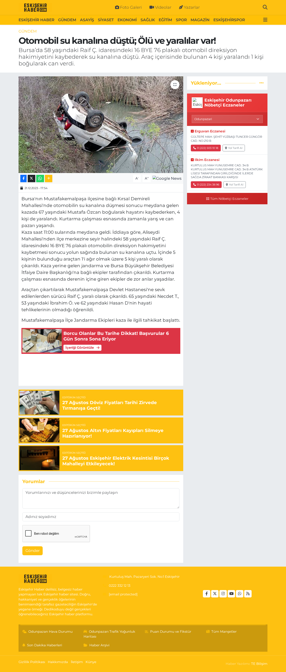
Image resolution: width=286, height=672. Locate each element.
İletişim (77, 662)
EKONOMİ (127, 20)
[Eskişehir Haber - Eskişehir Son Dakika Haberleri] (35, 7)
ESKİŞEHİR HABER (36, 20)
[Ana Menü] (265, 20)
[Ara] (265, 7)
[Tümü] (261, 83)
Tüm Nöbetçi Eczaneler (229, 199)
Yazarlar (192, 7)
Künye (91, 662)
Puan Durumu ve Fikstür (170, 632)
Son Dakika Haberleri (44, 645)
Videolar (163, 7)
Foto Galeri (131, 7)
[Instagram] (223, 593)
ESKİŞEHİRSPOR (229, 20)
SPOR (181, 20)
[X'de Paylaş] (31, 178)
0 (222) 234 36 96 (208, 184)
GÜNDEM (67, 20)
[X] (215, 593)
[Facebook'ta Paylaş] (23, 178)
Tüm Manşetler (224, 632)
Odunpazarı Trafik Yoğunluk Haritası (109, 634)
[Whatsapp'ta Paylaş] (40, 178)
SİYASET (106, 20)
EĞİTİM (165, 20)
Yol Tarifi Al (235, 148)
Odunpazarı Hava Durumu (50, 632)
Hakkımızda (58, 662)
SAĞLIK (148, 20)
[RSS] (248, 593)
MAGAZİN (200, 20)
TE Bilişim (259, 664)
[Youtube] (231, 593)
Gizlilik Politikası (32, 662)
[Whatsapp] (239, 593)
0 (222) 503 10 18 (207, 148)
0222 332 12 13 (119, 586)
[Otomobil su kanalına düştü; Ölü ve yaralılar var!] (101, 124)
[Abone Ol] (167, 178)
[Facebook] (206, 593)
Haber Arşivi (99, 645)
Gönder (32, 550)
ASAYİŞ (87, 20)
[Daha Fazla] (48, 178)
